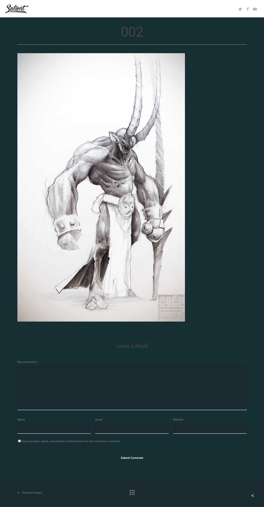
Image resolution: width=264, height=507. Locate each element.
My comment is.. (28, 362)
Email (99, 419)
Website (178, 419)
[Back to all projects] (132, 491)
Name (22, 419)
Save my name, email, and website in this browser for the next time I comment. (71, 441)
